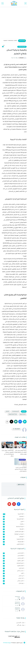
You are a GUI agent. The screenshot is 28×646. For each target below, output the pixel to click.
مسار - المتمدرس (20, 622)
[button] (20, 421)
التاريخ (13, 521)
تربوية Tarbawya (7, 642)
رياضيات (13, 524)
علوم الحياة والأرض (13, 531)
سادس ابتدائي (14, 570)
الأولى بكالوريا (13, 560)
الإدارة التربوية (22, 414)
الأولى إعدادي (13, 558)
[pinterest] (14, 504)
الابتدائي (7, 411)
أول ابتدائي (14, 568)
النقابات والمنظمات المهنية (10, 40)
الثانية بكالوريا (13, 565)
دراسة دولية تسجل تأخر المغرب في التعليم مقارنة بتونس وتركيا (20, 452)
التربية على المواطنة (14, 534)
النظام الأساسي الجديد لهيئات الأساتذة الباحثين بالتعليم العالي (21, 469)
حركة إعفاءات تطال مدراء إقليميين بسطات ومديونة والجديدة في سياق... (8, 453)
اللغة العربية (13, 514)
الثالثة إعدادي (13, 555)
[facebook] (18, 504)
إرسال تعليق (21, 484)
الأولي (14, 573)
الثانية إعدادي (13, 553)
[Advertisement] (14, 23)
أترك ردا (16, 599)
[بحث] (2, 3)
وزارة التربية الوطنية (13, 414)
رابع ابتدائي (14, 583)
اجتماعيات (13, 516)
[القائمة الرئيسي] (25, 3)
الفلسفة (13, 529)
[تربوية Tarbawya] (14, 3)
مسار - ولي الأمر (20, 625)
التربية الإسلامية (13, 526)
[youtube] (9, 504)
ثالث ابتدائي (14, 578)
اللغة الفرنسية (13, 519)
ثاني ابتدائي (14, 575)
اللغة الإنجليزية (14, 539)
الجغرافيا (14, 536)
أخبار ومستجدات (21, 46)
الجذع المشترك (13, 563)
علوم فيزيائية (14, 541)
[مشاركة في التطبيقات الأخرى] (7, 421)
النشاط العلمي (14, 544)
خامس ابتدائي (14, 580)
